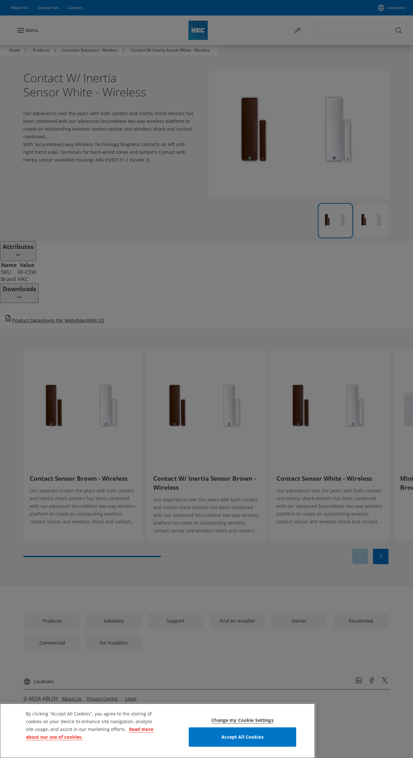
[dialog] (157, 731)
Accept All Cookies (242, 737)
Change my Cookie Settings (242, 720)
